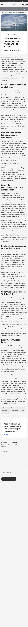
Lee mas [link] (6, 434)
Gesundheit (10, 407)
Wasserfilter (5, 413)
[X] (12, 50)
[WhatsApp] (17, 50)
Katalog (7, 9)
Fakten (3, 407)
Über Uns (19, 9)
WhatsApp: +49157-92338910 (14, 1)
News (6, 12)
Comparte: (6, 50)
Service (13, 9)
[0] (25, 4)
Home (2, 9)
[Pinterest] (14, 50)
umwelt (22, 410)
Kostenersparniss (20, 407)
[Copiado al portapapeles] (19, 50)
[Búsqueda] (23, 4)
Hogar (2, 12)
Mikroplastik (15, 410)
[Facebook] (10, 50)
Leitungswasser (5, 410)
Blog (24, 9)
